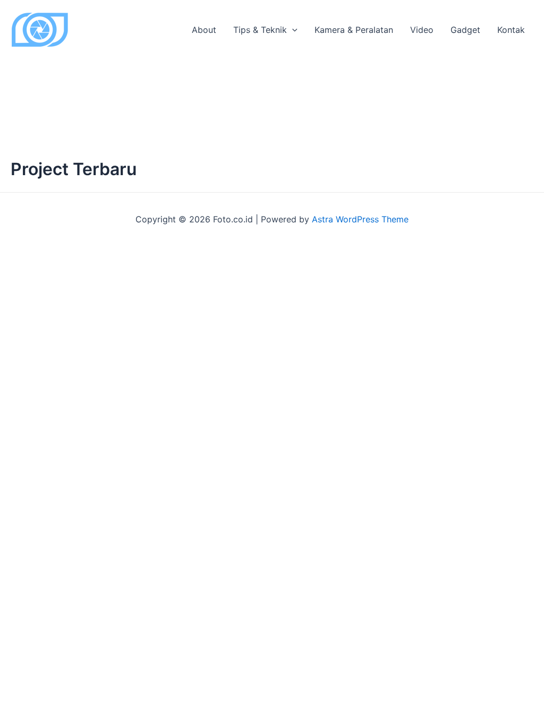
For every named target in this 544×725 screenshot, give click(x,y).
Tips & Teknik (260, 29)
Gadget (465, 29)
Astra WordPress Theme (360, 219)
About (204, 29)
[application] (292, 29)
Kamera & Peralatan (353, 29)
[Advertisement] (272, 79)
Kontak (511, 29)
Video (422, 29)
